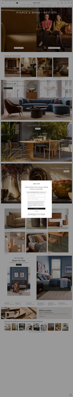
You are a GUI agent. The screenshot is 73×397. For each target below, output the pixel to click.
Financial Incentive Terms (32, 214)
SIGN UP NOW (36, 208)
